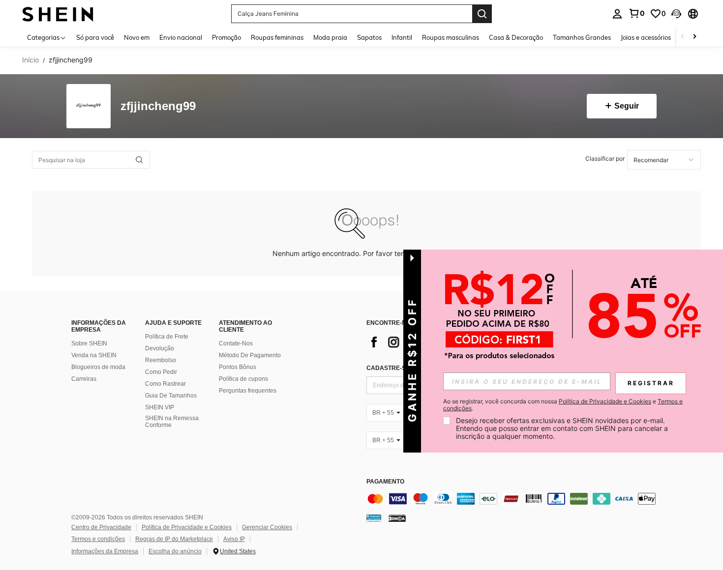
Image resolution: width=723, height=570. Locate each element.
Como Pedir (161, 372)
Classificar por (605, 158)
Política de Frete (166, 336)
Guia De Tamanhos (171, 395)
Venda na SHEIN (94, 355)
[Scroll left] (682, 37)
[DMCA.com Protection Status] (397, 517)
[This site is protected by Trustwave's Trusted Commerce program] (373, 517)
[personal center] (617, 14)
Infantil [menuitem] (402, 37)
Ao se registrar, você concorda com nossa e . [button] (563, 405)
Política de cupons (243, 378)
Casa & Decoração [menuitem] (516, 37)
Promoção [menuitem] (226, 37)
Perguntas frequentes (247, 390)
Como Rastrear (165, 383)
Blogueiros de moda (98, 367)
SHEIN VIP (159, 407)
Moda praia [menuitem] (330, 37)
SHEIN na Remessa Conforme (172, 421)
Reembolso (160, 360)
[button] (676, 14)
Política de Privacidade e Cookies (187, 527)
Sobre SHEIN (89, 343)
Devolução (159, 348)
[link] (636, 13)
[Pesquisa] (482, 13)
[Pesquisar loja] (139, 159)
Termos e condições (98, 539)
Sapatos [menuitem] (369, 37)
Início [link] (30, 60)
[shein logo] (57, 13)
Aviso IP (234, 539)
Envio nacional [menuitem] (180, 37)
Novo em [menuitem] (137, 37)
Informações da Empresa (104, 551)
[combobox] (664, 160)
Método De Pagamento (250, 355)
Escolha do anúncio (175, 551)
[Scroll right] (694, 37)
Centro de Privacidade (101, 527)
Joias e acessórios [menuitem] (646, 37)
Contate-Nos (236, 343)
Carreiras (83, 378)
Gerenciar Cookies (267, 527)
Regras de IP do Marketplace (174, 539)
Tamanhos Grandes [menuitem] (582, 37)
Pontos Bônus (237, 367)
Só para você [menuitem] (95, 37)
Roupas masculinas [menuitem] (450, 37)
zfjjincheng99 (158, 106)
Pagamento (385, 482)
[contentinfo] (514, 499)
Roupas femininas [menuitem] (277, 37)
